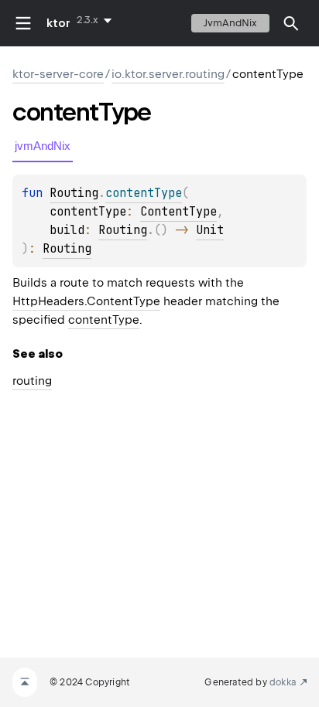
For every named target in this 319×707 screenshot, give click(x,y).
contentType (103, 320)
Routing (74, 193)
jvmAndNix (230, 23)
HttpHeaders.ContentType (86, 301)
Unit (210, 230)
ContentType (178, 211)
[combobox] (97, 20)
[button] (291, 23)
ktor (58, 23)
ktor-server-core (58, 74)
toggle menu (23, 23)
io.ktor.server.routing (168, 74)
